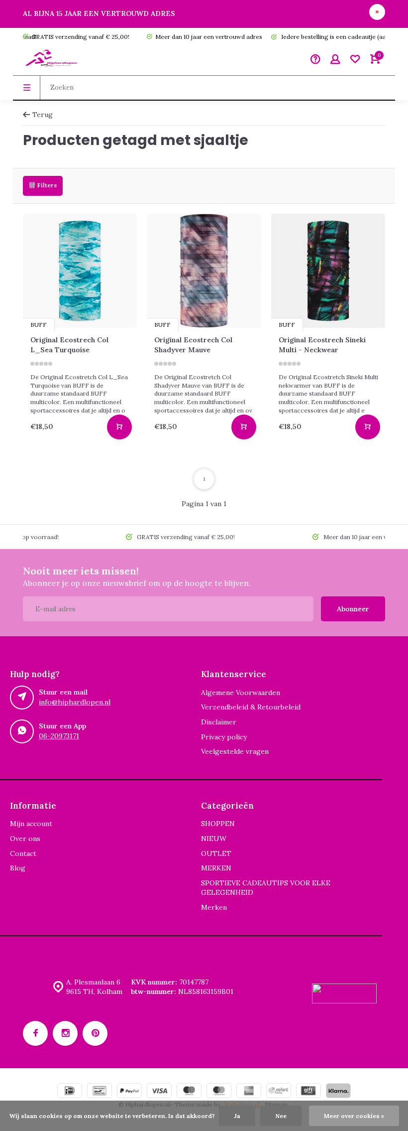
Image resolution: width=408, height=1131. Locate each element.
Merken (214, 907)
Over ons (25, 838)
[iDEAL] (69, 1092)
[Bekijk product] (119, 427)
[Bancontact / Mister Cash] (99, 1092)
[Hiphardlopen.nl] (53, 60)
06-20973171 (59, 735)
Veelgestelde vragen (235, 751)
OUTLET (216, 853)
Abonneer (353, 608)
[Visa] (159, 1092)
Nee (281, 1116)
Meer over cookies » (354, 1116)
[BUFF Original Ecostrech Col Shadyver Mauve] (204, 271)
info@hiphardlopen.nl (74, 702)
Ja (237, 1116)
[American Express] (248, 1092)
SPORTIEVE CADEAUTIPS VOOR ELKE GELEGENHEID (265, 887)
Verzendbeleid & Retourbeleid (251, 707)
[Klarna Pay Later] (338, 1092)
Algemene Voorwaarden (240, 692)
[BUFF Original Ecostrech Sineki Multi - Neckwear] (328, 271)
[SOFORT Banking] (278, 1092)
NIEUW (213, 838)
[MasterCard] (218, 1092)
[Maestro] (189, 1092)
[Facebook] (35, 1033)
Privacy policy (224, 736)
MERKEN (216, 867)
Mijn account (31, 823)
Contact (23, 853)
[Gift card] (308, 1092)
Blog (17, 867)
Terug (42, 114)
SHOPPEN (218, 823)
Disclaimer (218, 721)
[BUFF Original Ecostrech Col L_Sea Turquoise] (80, 271)
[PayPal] (129, 1092)
